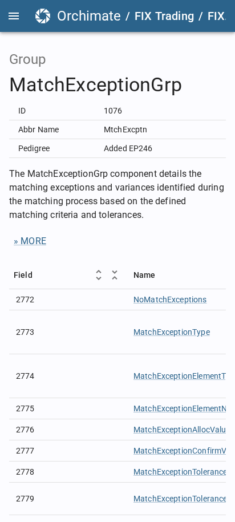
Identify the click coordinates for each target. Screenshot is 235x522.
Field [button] (23, 275)
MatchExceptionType (171, 332)
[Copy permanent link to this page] (195, 85)
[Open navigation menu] (13, 16)
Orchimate (89, 16)
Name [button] (144, 275)
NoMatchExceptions (170, 299)
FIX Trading (164, 16)
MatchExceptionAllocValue (181, 429)
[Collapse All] (114, 275)
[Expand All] (98, 275)
